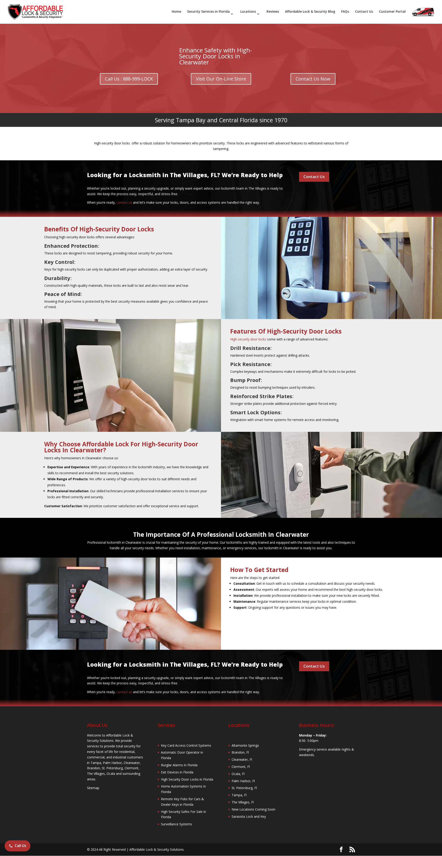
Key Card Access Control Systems (186, 745)
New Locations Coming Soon (253, 809)
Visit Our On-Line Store (221, 79)
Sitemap (93, 788)
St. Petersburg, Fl (244, 788)
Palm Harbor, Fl (243, 781)
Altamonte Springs (245, 745)
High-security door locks (248, 339)
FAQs (345, 12)
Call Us (20, 845)
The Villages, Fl (243, 802)
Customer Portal (392, 12)
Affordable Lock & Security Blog (310, 12)
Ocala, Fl (238, 774)
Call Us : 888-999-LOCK (129, 79)
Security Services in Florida (208, 12)
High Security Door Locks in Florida (187, 779)
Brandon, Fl (240, 752)
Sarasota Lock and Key (249, 816)
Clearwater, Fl (242, 759)
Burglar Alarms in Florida (179, 765)
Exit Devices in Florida (177, 772)
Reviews (273, 12)
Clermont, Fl (241, 766)
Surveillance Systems (176, 824)
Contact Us (364, 12)
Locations (248, 12)
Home (176, 12)
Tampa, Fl (239, 795)
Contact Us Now (313, 79)
